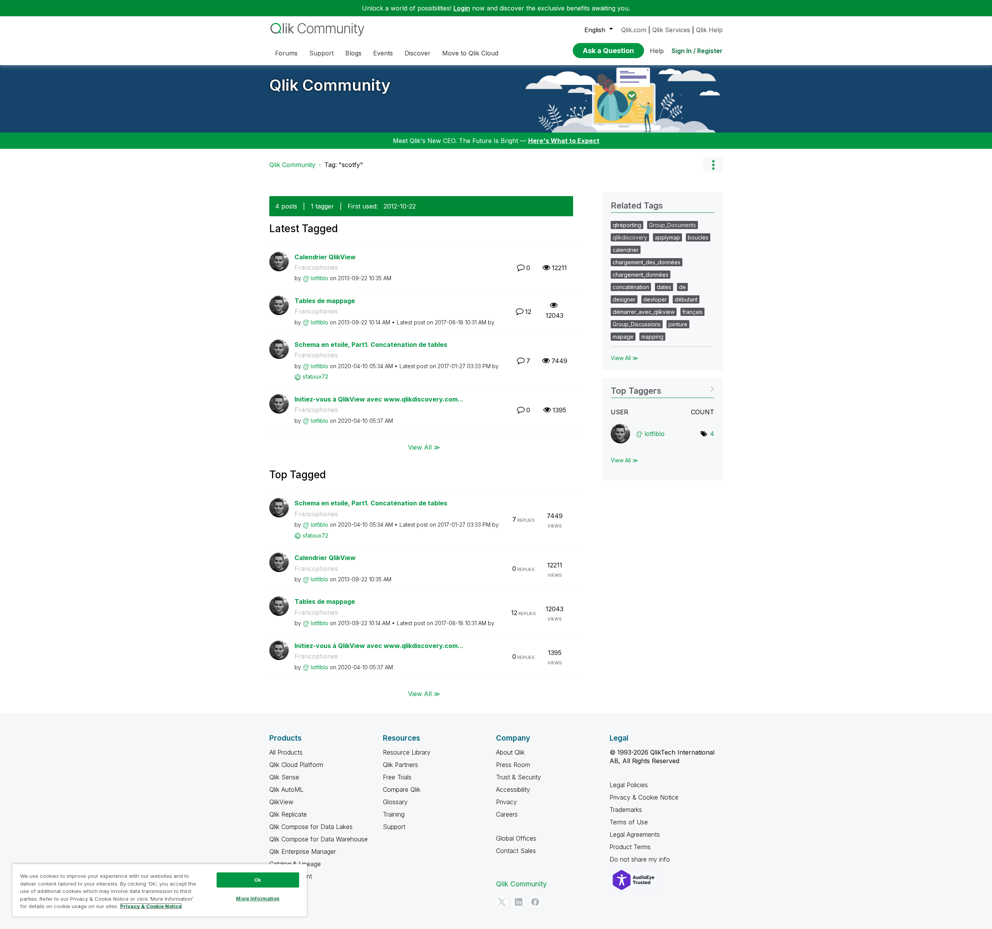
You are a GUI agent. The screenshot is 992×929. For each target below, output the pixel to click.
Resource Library (407, 752)
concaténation (631, 287)
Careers (507, 814)
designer (624, 299)
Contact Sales (516, 851)
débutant (686, 299)
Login (461, 8)
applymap (667, 237)
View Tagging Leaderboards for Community (662, 388)
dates (664, 287)
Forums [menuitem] (286, 53)
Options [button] (713, 164)
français (692, 312)
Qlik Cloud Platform (296, 765)
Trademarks (626, 810)
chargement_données (640, 274)
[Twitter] (502, 902)
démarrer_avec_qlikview (644, 312)
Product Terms (630, 847)
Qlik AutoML (286, 789)
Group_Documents (672, 225)
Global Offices (516, 838)
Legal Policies (629, 785)
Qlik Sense (284, 777)
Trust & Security (518, 777)
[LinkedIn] (518, 902)
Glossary (395, 802)
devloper (655, 299)
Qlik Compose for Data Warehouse (318, 839)
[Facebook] (535, 902)
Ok (257, 880)
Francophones (316, 267)
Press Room (513, 765)
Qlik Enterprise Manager (302, 851)
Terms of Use (629, 822)
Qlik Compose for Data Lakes (311, 827)
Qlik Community (330, 85)
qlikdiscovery (630, 237)
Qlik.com (633, 30)
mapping (652, 336)
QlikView (281, 802)
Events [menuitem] (383, 53)
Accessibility (513, 789)
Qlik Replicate (288, 814)
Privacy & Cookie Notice (644, 797)
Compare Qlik (401, 789)
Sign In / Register (697, 51)
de (682, 287)
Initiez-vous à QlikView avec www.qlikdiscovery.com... (378, 399)
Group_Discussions (637, 324)
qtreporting (627, 225)
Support (394, 827)
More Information (257, 898)
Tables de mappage (324, 301)
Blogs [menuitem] (353, 53)
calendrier (626, 249)
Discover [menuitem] (418, 53)
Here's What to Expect (563, 141)
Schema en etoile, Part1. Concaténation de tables (370, 344)
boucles (698, 237)
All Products (286, 752)
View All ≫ (424, 447)
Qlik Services (671, 30)
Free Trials (397, 777)
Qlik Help (709, 30)
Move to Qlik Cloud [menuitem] (470, 53)
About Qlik (510, 752)
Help (657, 51)
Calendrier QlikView (325, 257)
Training (394, 814)
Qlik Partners (400, 765)
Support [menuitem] (321, 53)
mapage (623, 336)
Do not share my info (641, 859)
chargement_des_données (646, 262)
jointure (677, 324)
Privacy (506, 802)
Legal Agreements (635, 834)
